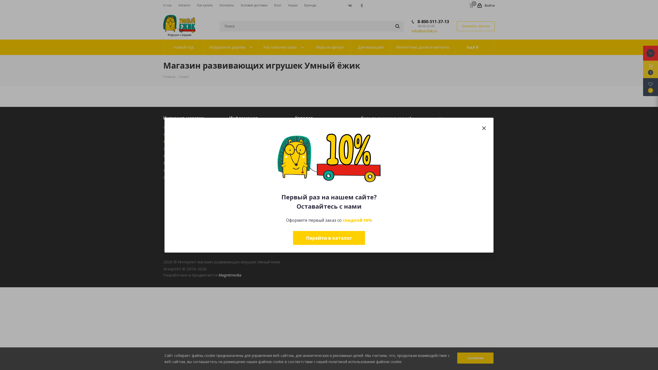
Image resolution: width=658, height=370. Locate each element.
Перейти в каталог (329, 238)
